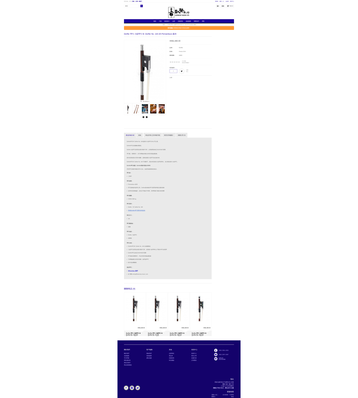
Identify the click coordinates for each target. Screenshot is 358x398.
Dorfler (181, 47)
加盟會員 (171, 358)
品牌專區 (171, 353)
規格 (139, 135)
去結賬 (227, 1)
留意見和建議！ (186, 62)
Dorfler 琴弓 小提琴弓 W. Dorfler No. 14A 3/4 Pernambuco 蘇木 (182, 24)
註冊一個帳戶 (139, 1)
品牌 (173, 21)
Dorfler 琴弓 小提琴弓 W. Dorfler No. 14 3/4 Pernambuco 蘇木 (155, 326)
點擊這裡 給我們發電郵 (222, 358)
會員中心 (232, 1)
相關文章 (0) (182, 135)
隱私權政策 (127, 360)
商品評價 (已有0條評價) (152, 135)
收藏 (187, 69)
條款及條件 (127, 362)
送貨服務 (126, 355)
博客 (203, 21)
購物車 (216, 1)
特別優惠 (171, 360)
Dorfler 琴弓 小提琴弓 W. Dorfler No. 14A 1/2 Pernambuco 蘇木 (177, 326)
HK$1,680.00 (141, 319)
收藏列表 (194, 358)
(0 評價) (184, 61)
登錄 (133, 1)
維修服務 (188, 21)
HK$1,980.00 (206, 319)
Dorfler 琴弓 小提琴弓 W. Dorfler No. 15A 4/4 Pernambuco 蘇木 (199, 326)
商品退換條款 (128, 365)
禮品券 (171, 355)
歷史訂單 (194, 355)
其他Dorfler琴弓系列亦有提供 (136, 210)
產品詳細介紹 (130, 135)
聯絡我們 (149, 353)
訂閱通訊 (194, 360)
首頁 (164, 24)
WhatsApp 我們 (133, 271)
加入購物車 (129, 332)
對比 (187, 71)
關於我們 (126, 353)
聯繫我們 (196, 21)
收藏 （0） (221, 1)
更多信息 (135, 330)
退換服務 (149, 355)
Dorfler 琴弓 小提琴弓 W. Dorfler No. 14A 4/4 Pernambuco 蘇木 (133, 326)
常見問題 (126, 358)
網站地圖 (149, 358)
